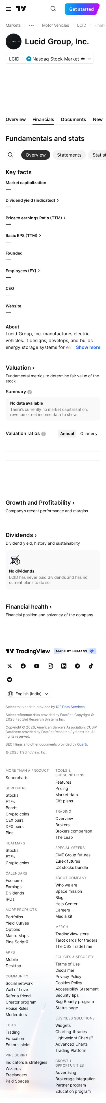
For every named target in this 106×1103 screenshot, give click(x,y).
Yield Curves (17, 923)
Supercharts (17, 777)
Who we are (66, 885)
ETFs (10, 801)
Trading (13, 1032)
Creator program (21, 1002)
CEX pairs (14, 820)
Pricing (61, 788)
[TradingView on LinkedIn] (64, 666)
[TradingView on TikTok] (91, 666)
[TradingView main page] (21, 9)
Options (13, 929)
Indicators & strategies (26, 1062)
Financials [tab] (43, 119)
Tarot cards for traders (76, 940)
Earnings (13, 886)
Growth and (38, 502)
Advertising (65, 1072)
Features (63, 782)
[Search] (53, 9)
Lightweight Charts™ (74, 1037)
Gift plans (64, 800)
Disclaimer (64, 970)
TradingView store (72, 933)
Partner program (70, 1085)
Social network (19, 983)
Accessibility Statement (77, 989)
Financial (27, 606)
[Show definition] (29, 392)
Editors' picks (18, 1044)
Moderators (16, 1014)
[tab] (35, 155)
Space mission (68, 891)
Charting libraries (71, 1031)
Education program (73, 1091)
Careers (62, 910)
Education (15, 1038)
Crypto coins (17, 813)
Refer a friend (18, 995)
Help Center (66, 903)
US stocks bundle (71, 867)
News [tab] (99, 119)
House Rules (17, 1008)
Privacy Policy (68, 976)
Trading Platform (70, 1050)
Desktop (13, 965)
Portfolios (14, 916)
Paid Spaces (17, 1081)
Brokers (62, 824)
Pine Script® (17, 941)
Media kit (63, 916)
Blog (59, 897)
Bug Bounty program (74, 1001)
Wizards (13, 1068)
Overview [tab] (16, 119)
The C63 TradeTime (73, 946)
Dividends (15, 892)
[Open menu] (8, 9)
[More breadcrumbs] (31, 25)
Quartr (82, 744)
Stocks (12, 795)
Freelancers (16, 1074)
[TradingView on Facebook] (23, 666)
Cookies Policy (68, 982)
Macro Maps (17, 935)
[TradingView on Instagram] (50, 666)
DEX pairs (14, 826)
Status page (66, 1007)
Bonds (11, 807)
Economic (14, 880)
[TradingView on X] (10, 666)
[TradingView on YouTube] (37, 666)
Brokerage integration (75, 1078)
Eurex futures (67, 861)
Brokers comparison (73, 831)
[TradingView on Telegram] (77, 666)
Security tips (67, 995)
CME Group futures (72, 854)
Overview (64, 818)
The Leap (64, 837)
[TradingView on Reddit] (10, 680)
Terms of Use (67, 964)
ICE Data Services (70, 707)
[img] (82, 58)
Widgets (63, 1025)
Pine (10, 832)
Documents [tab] (73, 119)
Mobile (12, 959)
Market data (66, 794)
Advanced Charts (71, 1044)
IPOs (10, 899)
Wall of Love (17, 989)
